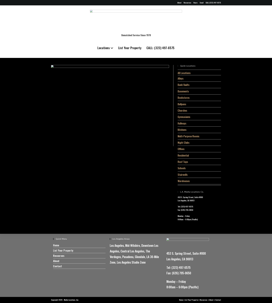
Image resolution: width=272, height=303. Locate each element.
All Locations (184, 73)
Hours (195, 2)
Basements (183, 91)
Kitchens (182, 130)
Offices (181, 149)
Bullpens (182, 104)
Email (201, 2)
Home (56, 245)
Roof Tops (183, 162)
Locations (103, 47)
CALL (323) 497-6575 (213, 2)
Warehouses (184, 181)
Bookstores (184, 97)
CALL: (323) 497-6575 (160, 47)
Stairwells (183, 174)
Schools (182, 168)
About (179, 2)
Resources (187, 2)
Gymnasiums (184, 117)
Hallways (182, 123)
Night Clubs (183, 142)
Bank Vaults (183, 85)
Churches (182, 110)
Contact (57, 266)
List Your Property (130, 47)
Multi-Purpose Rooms (188, 136)
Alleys (180, 78)
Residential (183, 155)
